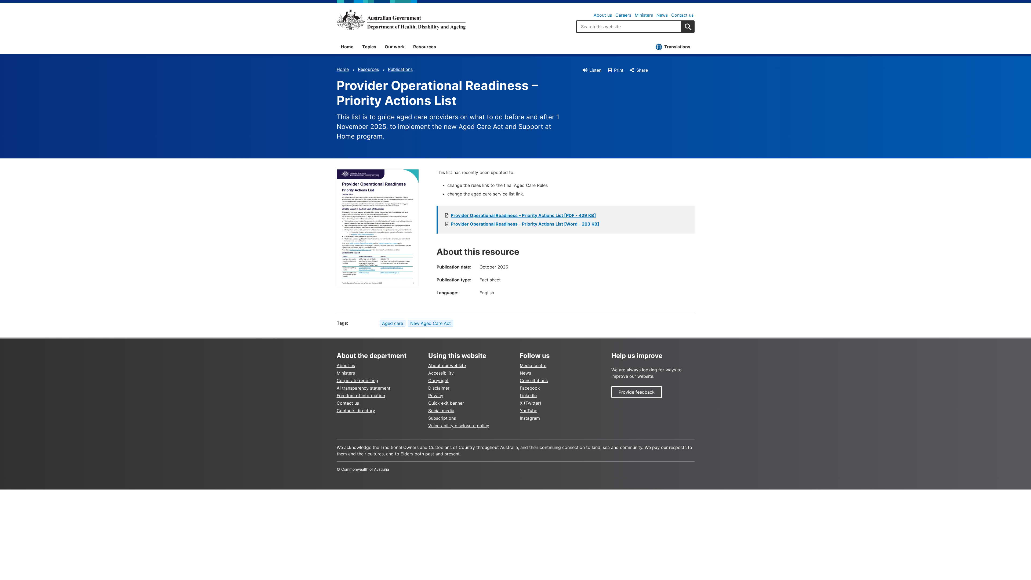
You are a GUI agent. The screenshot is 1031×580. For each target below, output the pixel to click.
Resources (424, 46)
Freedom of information (361, 395)
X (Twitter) (530, 403)
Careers (623, 15)
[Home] (401, 20)
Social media (441, 410)
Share (642, 70)
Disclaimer (438, 388)
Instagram (530, 418)
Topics (369, 46)
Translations (677, 46)
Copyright (438, 380)
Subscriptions (442, 418)
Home (347, 46)
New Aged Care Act (430, 323)
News (662, 15)
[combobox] (629, 26)
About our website (447, 365)
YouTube (528, 410)
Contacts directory (356, 410)
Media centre (533, 365)
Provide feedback (637, 392)
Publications (400, 69)
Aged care (392, 323)
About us (603, 15)
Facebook (530, 388)
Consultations (534, 380)
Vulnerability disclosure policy (458, 425)
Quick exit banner (446, 403)
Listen (595, 70)
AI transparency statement (363, 388)
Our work (395, 46)
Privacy (435, 395)
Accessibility (441, 373)
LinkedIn (528, 395)
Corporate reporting (357, 380)
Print (618, 70)
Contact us (682, 15)
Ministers (644, 15)
